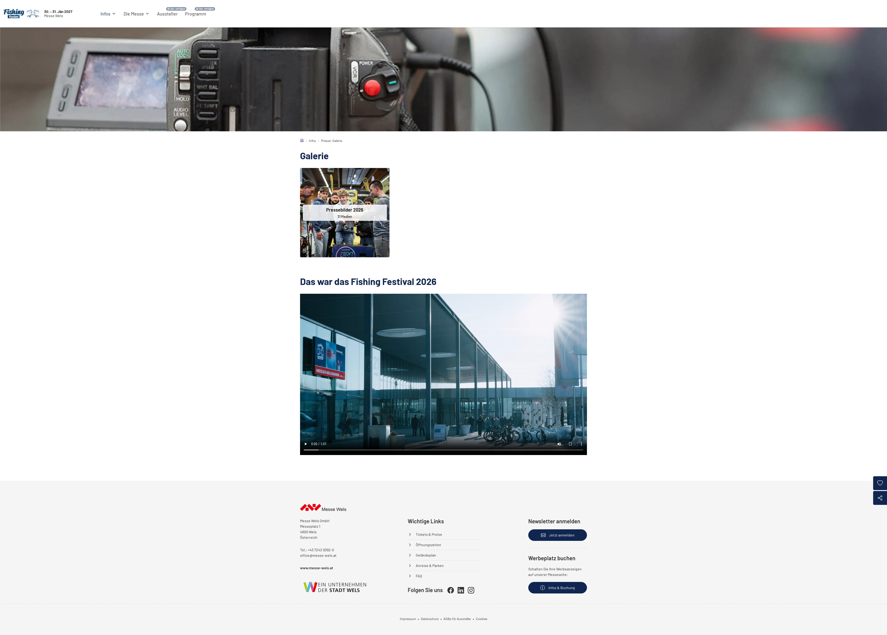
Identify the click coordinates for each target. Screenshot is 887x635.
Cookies (481, 619)
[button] (108, 13)
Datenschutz (430, 619)
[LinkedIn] (461, 590)
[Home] (302, 140)
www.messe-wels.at (316, 568)
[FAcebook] (450, 590)
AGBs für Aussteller (457, 619)
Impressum (408, 619)
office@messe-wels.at (318, 555)
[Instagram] (471, 590)
